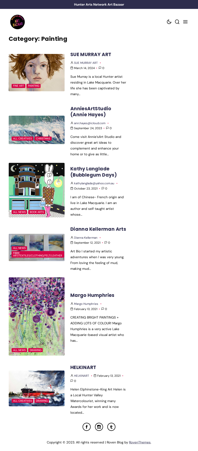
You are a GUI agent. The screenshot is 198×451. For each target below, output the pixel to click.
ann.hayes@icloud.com (89, 123)
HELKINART (83, 367)
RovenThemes (140, 442)
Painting (33, 85)
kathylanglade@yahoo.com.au (94, 183)
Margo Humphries (92, 295)
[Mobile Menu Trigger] (185, 22)
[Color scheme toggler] (169, 22)
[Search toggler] (177, 22)
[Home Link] (17, 22)
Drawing (35, 350)
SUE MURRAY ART (90, 54)
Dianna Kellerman (85, 238)
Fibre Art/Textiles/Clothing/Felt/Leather (37, 254)
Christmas (43, 138)
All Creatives (22, 138)
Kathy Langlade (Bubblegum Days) (93, 172)
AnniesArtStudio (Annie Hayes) (90, 111)
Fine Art (18, 85)
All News (19, 212)
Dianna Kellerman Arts (98, 229)
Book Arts (37, 212)
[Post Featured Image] (37, 72)
